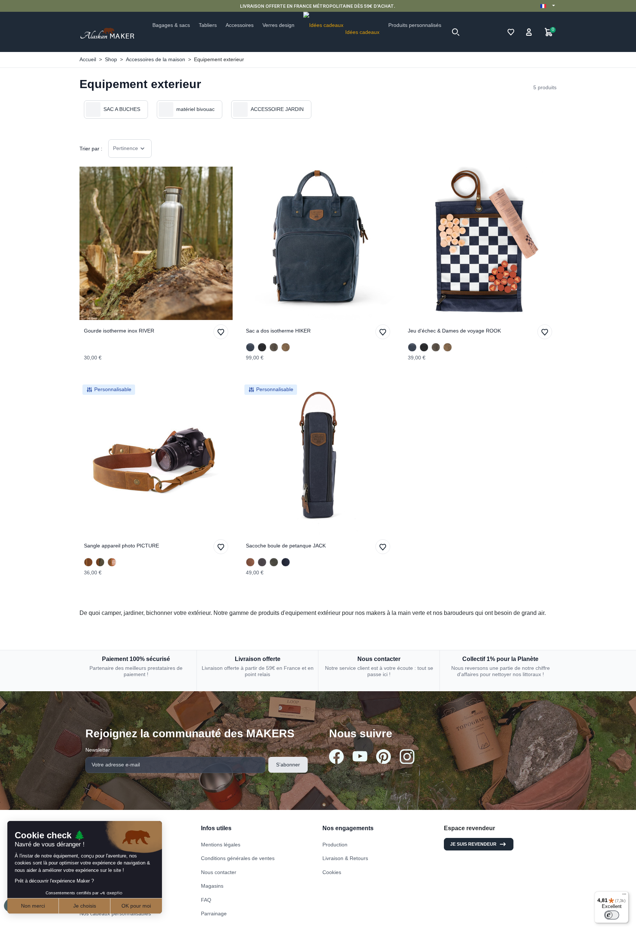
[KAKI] (273, 347)
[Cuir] (88, 562)
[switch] (611, 915)
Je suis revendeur (473, 844)
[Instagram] (407, 756)
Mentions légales (220, 845)
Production (334, 845)
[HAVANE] (285, 347)
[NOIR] (262, 347)
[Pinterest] (383, 756)
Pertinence (125, 148)
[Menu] (624, 895)
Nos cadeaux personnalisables (115, 913)
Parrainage (214, 913)
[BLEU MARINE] (250, 347)
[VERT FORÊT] (273, 562)
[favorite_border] (156, 243)
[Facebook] (336, 756)
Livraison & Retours (345, 858)
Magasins (212, 886)
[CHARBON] (262, 562)
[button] (456, 32)
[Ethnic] (111, 562)
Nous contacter (218, 872)
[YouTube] (360, 756)
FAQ (206, 900)
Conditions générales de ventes (238, 858)
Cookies (331, 872)
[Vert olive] (100, 562)
